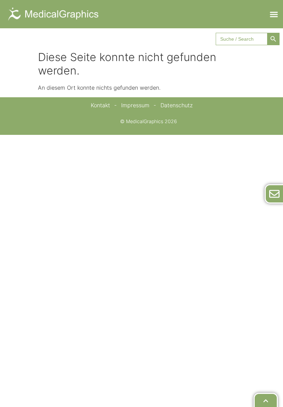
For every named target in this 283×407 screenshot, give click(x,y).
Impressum (135, 105)
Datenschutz (176, 105)
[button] (273, 14)
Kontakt (100, 105)
